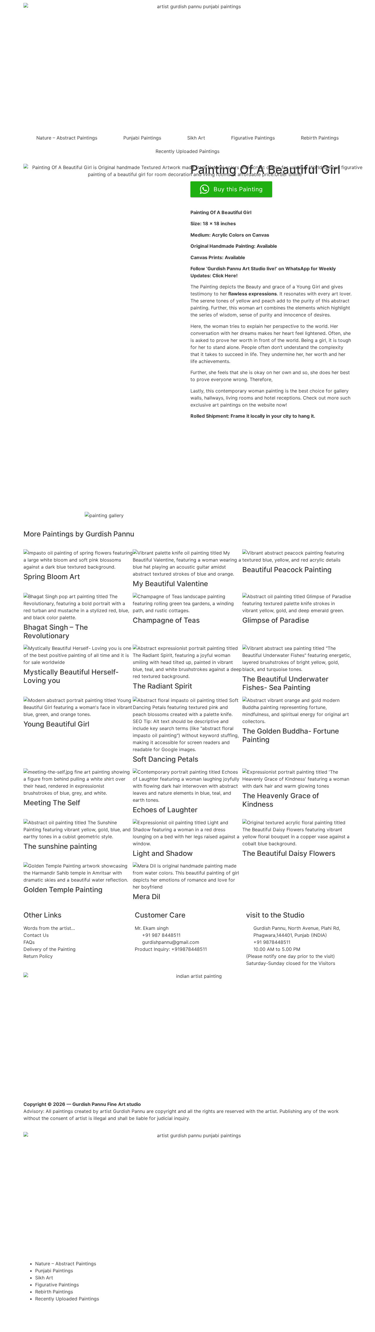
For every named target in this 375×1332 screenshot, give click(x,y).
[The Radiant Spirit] (187, 662)
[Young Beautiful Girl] (78, 707)
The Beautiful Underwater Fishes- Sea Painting (285, 683)
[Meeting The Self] (78, 782)
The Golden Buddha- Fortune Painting (290, 735)
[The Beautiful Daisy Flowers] (297, 832)
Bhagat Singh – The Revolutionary (55, 631)
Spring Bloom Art (51, 576)
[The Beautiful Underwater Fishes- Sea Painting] (297, 658)
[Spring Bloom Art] (78, 559)
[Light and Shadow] (187, 832)
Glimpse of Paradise (275, 620)
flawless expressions (252, 294)
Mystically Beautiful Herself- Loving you (71, 676)
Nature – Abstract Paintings (66, 138)
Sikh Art (196, 138)
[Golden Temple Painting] (78, 872)
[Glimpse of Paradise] (297, 603)
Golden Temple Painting (63, 889)
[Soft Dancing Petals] (187, 724)
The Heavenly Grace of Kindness (280, 799)
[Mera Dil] (187, 876)
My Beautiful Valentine (170, 583)
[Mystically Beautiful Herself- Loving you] (78, 655)
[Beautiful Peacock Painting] (297, 556)
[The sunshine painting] (78, 829)
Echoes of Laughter (165, 810)
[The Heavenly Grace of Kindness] (297, 778)
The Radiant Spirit (162, 686)
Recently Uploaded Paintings (187, 151)
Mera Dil (146, 896)
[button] (32, 515)
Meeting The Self (51, 802)
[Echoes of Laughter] (187, 785)
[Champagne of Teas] (187, 603)
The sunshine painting (60, 846)
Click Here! (225, 275)
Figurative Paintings (253, 138)
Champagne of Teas (166, 620)
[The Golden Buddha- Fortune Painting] (297, 710)
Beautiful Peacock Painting (287, 569)
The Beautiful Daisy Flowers (288, 853)
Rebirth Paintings (320, 138)
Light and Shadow (163, 853)
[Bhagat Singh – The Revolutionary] (78, 606)
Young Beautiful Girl (56, 724)
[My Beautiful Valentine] (187, 563)
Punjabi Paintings (142, 138)
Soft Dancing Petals (165, 759)
